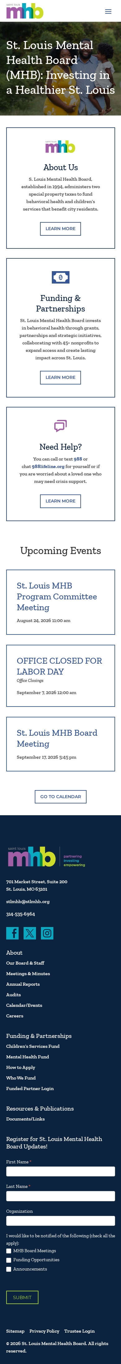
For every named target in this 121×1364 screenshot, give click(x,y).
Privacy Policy (44, 1331)
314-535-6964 (20, 914)
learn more (60, 228)
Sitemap (15, 1331)
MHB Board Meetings (34, 1250)
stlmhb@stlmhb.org (28, 901)
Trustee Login (79, 1331)
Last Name (18, 1186)
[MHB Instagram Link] (47, 933)
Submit (22, 1297)
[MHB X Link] (30, 933)
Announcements (29, 1269)
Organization (19, 1211)
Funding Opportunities (36, 1259)
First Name (18, 1162)
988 (78, 459)
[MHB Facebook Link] (12, 933)
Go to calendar (60, 796)
